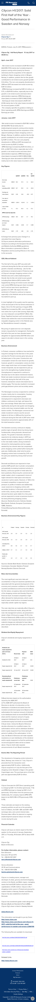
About (17, 975)
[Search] (33, 3)
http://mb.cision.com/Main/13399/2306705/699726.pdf (14, 937)
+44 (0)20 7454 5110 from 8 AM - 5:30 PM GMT (17, 982)
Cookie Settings (18, 994)
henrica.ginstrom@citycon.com (12, 872)
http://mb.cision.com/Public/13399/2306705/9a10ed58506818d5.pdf (17, 945)
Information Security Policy (12, 992)
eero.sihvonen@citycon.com (11, 859)
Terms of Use (12, 989)
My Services (17, 977)
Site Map (24, 992)
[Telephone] (28, 3)
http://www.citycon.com (9, 961)
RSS (31, 992)
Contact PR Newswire (17, 971)
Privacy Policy (23, 989)
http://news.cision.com (9, 919)
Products (17, 973)
